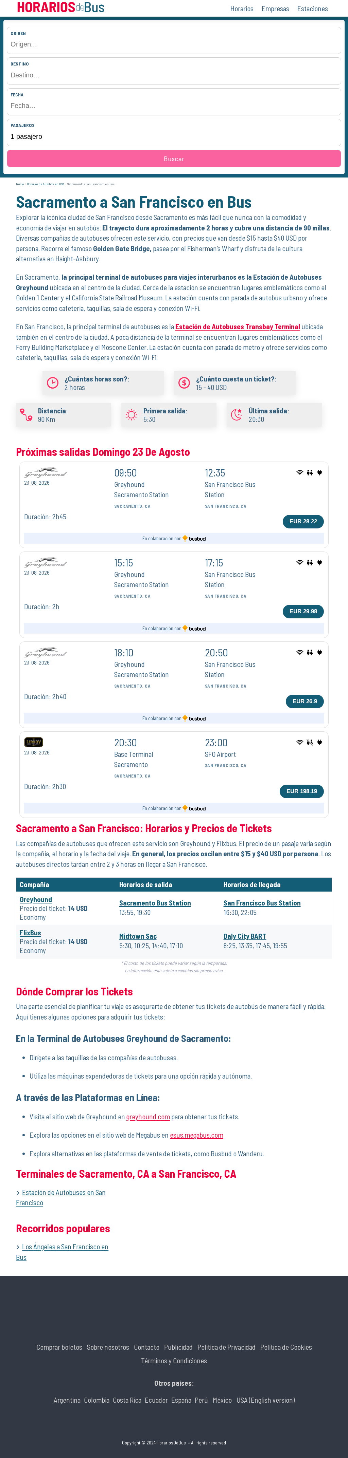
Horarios (242, 8)
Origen (18, 33)
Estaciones (312, 8)
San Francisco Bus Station (262, 902)
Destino (20, 64)
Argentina (67, 1400)
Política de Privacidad (226, 1347)
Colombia (96, 1400)
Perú (201, 1400)
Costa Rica (127, 1400)
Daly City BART (245, 936)
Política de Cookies (286, 1347)
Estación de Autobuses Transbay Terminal (237, 326)
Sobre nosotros (108, 1347)
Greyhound (36, 899)
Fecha (17, 94)
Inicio (20, 184)
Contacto (146, 1347)
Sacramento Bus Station (155, 902)
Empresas (275, 8)
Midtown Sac (138, 936)
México (222, 1400)
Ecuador (156, 1400)
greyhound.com (148, 1116)
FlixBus (30, 932)
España (181, 1400)
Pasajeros (23, 125)
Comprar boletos (59, 1347)
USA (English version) (266, 1400)
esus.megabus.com (196, 1134)
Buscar (174, 158)
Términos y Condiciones (174, 1360)
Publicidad (178, 1347)
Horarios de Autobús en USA (45, 184)
